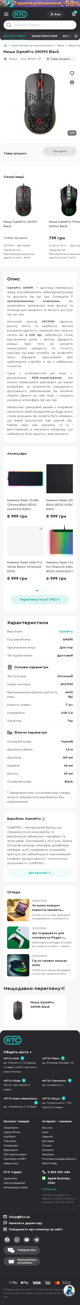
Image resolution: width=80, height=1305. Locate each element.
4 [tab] (51, 590)
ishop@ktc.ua (19, 1217)
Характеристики (44, 36)
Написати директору (25, 1223)
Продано (60, 151)
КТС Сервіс (13, 1172)
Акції (45, 1132)
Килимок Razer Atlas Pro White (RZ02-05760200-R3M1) (24, 567)
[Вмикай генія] (40, 3)
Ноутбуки (10, 1136)
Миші (60, 45)
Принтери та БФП (15, 1159)
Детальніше (37, 872)
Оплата (46, 1145)
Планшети (10, 1141)
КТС (5, 45)
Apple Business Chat (59, 1180)
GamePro (66, 631)
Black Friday (49, 1163)
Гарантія (47, 1136)
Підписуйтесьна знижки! (27, 1261)
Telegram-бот (26, 1250)
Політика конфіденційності (59, 1159)
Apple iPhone (12, 1132)
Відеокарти (11, 1150)
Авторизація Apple (16, 1187)
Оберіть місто (16, 1052)
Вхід (57, 14)
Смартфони (11, 1127)
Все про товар (15, 36)
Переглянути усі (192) (38, 599)
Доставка (48, 1141)
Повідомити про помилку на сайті (36, 1229)
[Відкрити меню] (6, 14)
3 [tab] (48, 590)
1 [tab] (39, 590)
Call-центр (49, 1189)
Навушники (11, 1163)
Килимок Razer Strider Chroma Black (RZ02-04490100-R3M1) (23, 505)
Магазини (48, 1154)
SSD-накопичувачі (15, 1154)
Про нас (47, 1127)
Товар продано (60, 59)
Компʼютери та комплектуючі (32, 45)
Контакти (48, 1150)
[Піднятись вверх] (69, 1278)
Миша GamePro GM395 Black (20, 224)
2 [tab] (45, 590)
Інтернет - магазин (57, 1121)
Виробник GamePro (24, 818)
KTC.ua (19, 14)
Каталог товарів (16, 1121)
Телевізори (11, 1145)
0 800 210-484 (59, 1172)
